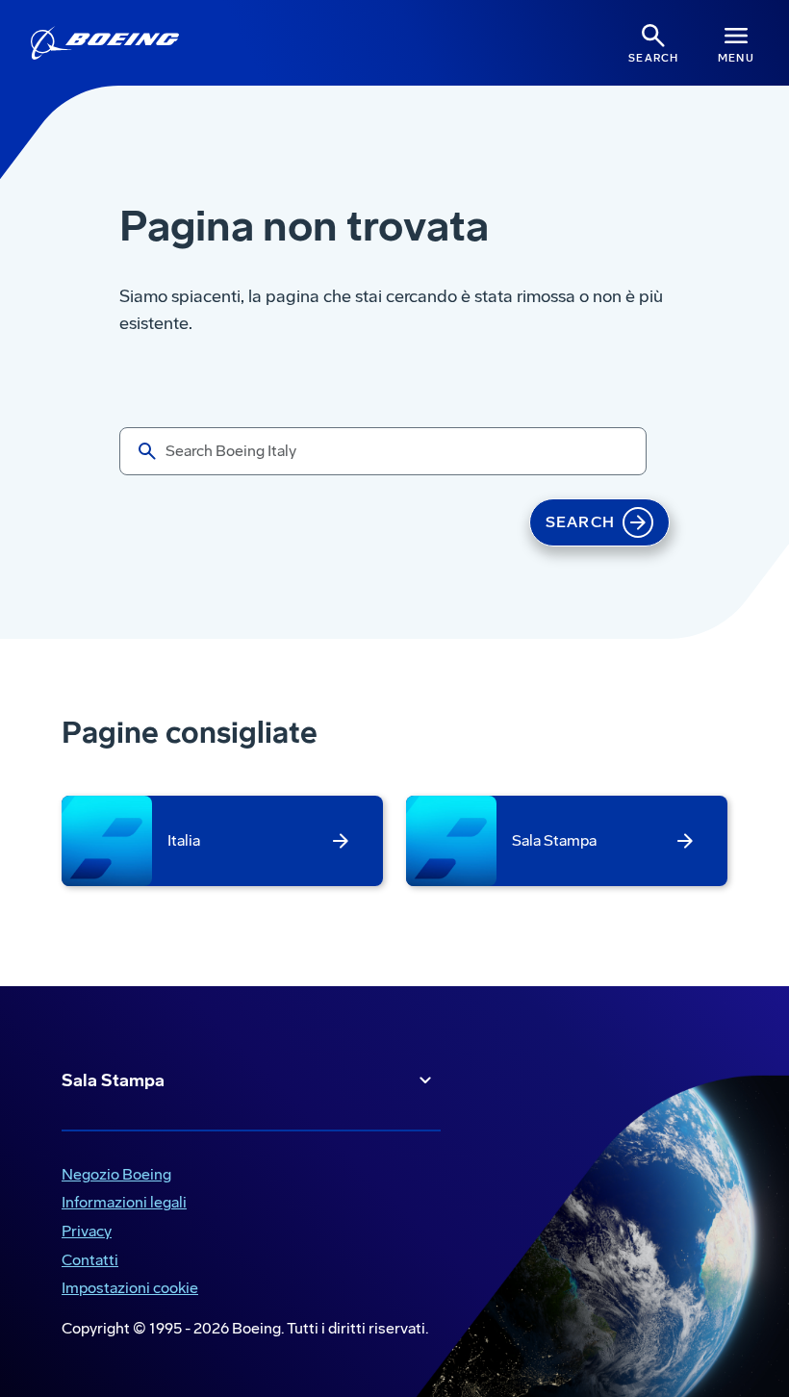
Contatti (90, 1260)
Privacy (83, 1233)
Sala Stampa (113, 1080)
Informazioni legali (120, 1204)
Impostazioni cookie (130, 1288)
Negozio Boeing (112, 1176)
